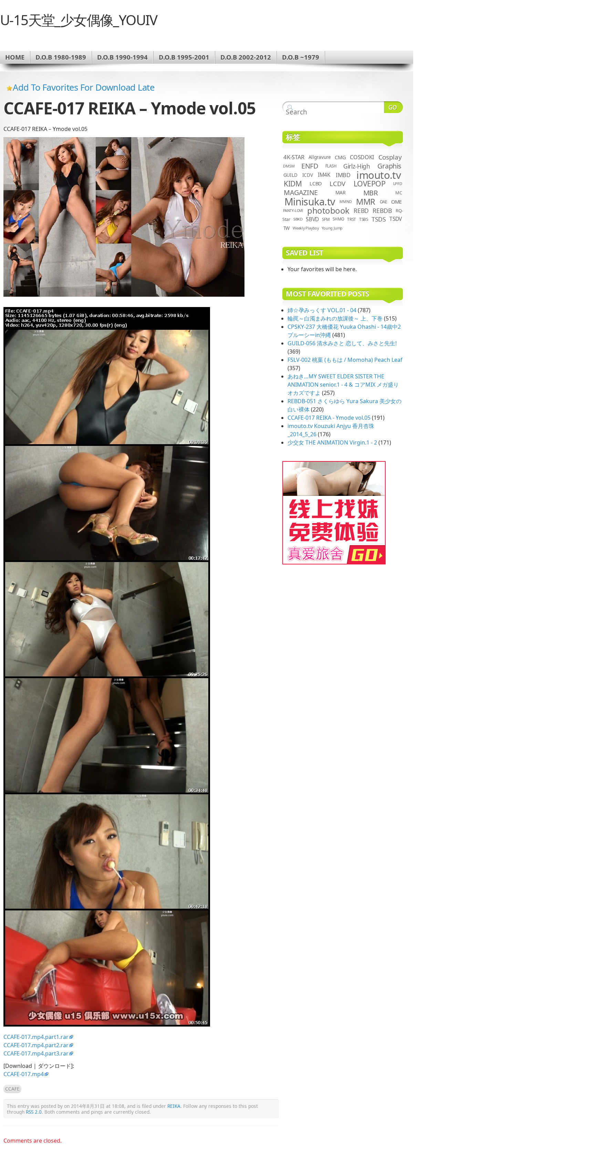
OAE (383, 201)
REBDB (382, 210)
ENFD (309, 166)
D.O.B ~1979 (300, 57)
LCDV (337, 183)
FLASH (331, 166)
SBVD (312, 219)
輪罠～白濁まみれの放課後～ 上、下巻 (335, 318)
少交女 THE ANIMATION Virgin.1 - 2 (332, 442)
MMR (365, 201)
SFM (326, 219)
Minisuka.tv (309, 201)
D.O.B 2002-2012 (245, 57)
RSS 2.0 (34, 1112)
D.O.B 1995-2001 (184, 57)
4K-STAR (293, 157)
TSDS (379, 219)
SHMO (338, 219)
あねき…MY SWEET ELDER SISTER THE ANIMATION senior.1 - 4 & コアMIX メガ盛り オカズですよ (343, 385)
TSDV (395, 219)
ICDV (307, 175)
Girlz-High (356, 166)
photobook (328, 210)
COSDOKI (362, 157)
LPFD (397, 183)
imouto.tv (378, 175)
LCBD (316, 183)
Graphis (389, 166)
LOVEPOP (370, 183)
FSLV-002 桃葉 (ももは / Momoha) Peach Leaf (345, 360)
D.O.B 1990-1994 (122, 57)
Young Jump (332, 228)
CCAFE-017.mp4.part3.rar (36, 1053)
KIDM (293, 183)
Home (14, 57)
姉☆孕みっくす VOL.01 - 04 (322, 310)
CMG (340, 157)
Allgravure (320, 157)
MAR (340, 192)
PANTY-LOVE (293, 210)
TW (286, 228)
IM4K (324, 174)
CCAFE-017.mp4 (23, 1074)
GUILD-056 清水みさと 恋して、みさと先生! (342, 343)
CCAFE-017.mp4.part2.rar (36, 1045)
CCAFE (12, 1088)
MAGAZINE (301, 192)
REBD (361, 210)
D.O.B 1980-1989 (60, 57)
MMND (346, 201)
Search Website (393, 107)
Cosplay (389, 157)
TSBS (363, 219)
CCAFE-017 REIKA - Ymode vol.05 (329, 417)
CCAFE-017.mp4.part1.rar (36, 1037)
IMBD (343, 175)
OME (396, 201)
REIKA (173, 1106)
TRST (351, 219)
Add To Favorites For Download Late (83, 87)
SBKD (298, 219)
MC (398, 193)
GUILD (290, 175)
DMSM (288, 166)
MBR (370, 192)
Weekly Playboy (306, 228)
